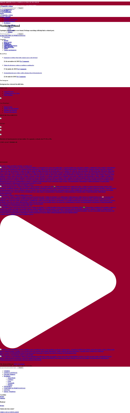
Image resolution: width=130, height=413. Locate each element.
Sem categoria (8, 46)
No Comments (24, 61)
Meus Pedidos (8, 95)
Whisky (10, 32)
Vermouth (11, 383)
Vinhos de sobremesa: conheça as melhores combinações (19, 65)
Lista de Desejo (9, 91)
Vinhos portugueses (10, 50)
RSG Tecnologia (19, 364)
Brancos (6, 43)
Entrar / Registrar (10, 391)
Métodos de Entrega (10, 110)
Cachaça (10, 379)
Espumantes (8, 45)
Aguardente (11, 378)
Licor (9, 28)
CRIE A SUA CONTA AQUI (9, 412)
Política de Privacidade (11, 108)
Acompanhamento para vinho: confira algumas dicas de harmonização (23, 73)
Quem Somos (8, 107)
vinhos (6, 48)
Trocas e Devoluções (10, 112)
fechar (2, 36)
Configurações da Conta (12, 93)
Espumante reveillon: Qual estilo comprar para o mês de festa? (21, 57)
